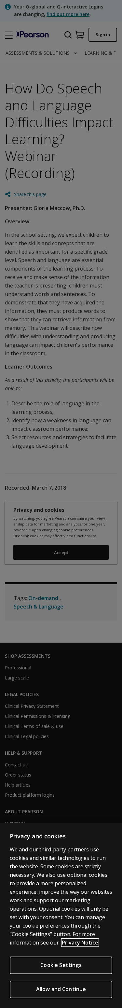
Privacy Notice (80, 942)
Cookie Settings (60, 965)
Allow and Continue (61, 989)
